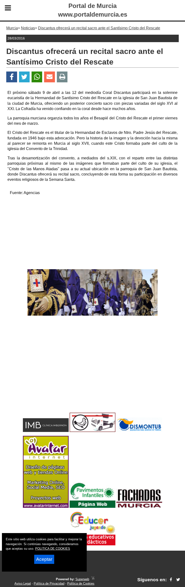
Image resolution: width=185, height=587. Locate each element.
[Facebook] (11, 77)
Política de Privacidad (49, 583)
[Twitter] (24, 77)
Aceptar (44, 559)
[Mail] (49, 77)
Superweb (82, 579)
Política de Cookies (80, 583)
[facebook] (171, 579)
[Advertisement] (92, 233)
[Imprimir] (62, 77)
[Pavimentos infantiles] (92, 506)
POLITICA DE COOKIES (52, 548)
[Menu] (8, 8)
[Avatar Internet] (46, 506)
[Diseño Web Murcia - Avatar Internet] (92, 579)
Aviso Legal (22, 583)
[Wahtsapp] (37, 77)
